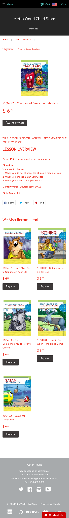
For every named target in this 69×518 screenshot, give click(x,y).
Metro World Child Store (34, 18)
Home (5, 39)
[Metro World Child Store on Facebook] (29, 490)
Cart (47, 4)
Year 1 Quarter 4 (23, 39)
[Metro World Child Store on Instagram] (39, 490)
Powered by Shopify (50, 504)
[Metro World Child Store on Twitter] (20, 490)
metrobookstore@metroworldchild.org (38, 478)
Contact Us (55, 515)
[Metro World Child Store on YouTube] (48, 490)
